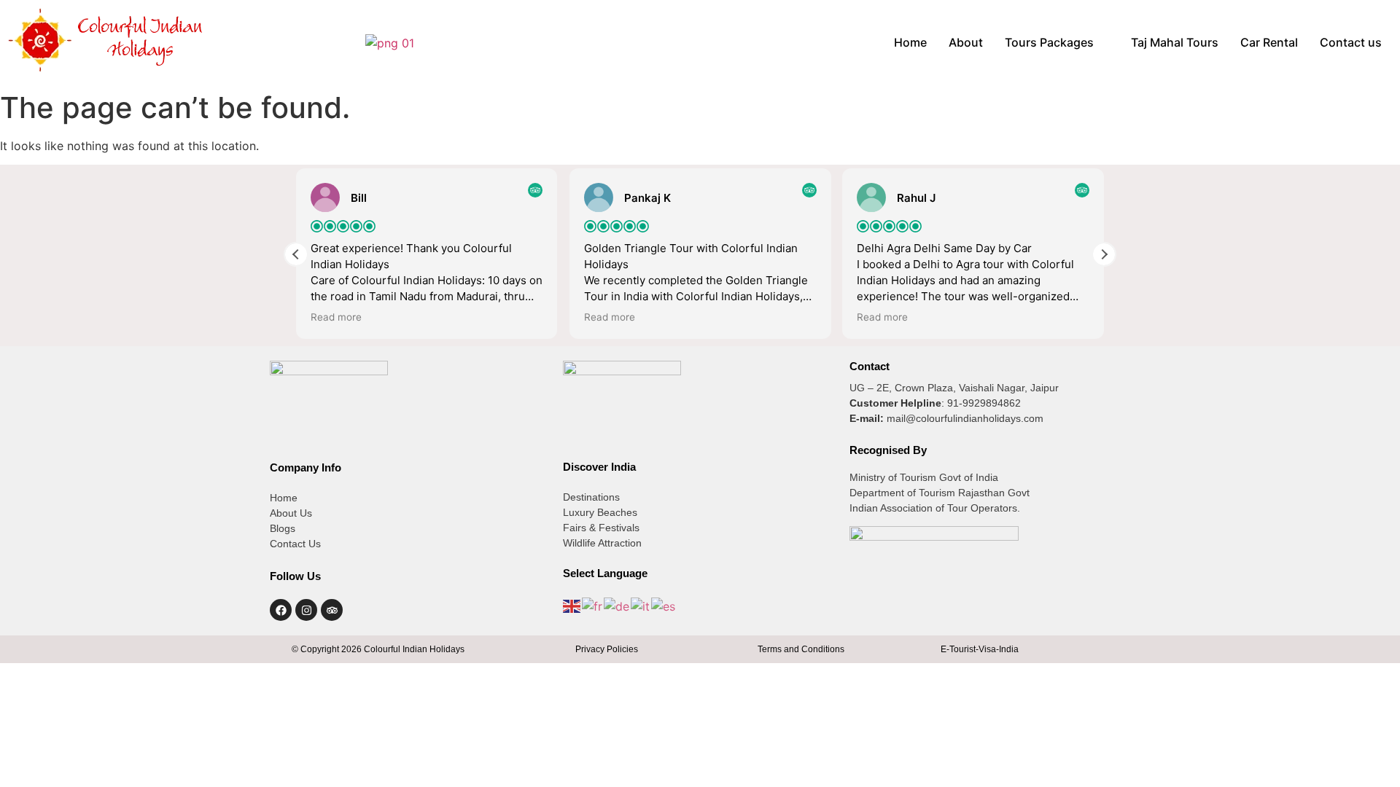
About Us (291, 513)
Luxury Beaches (600, 512)
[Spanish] (664, 605)
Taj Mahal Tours (1174, 42)
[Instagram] (306, 610)
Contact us (1351, 42)
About (966, 42)
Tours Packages (1049, 42)
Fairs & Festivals (601, 527)
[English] (572, 605)
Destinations (591, 497)
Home (910, 42)
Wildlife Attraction (602, 543)
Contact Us (295, 543)
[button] (1057, 42)
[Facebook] (281, 610)
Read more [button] (336, 317)
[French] (593, 605)
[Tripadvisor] (332, 610)
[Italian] (641, 605)
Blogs (282, 528)
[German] (617, 605)
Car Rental (1269, 42)
